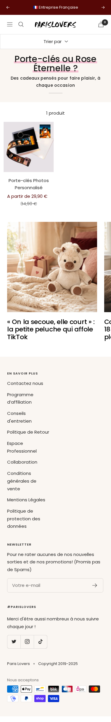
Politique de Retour (28, 432)
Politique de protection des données (23, 518)
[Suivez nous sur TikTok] (40, 641)
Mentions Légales (26, 500)
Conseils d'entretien (19, 417)
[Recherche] (21, 24)
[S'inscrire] (94, 585)
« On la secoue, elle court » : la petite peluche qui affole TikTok (51, 329)
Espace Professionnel (22, 447)
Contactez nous (25, 383)
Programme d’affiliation (20, 398)
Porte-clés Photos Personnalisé (29, 184)
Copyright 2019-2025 (58, 663)
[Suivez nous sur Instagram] (27, 641)
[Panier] (101, 24)
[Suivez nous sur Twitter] (13, 641)
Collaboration (22, 462)
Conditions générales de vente (21, 481)
